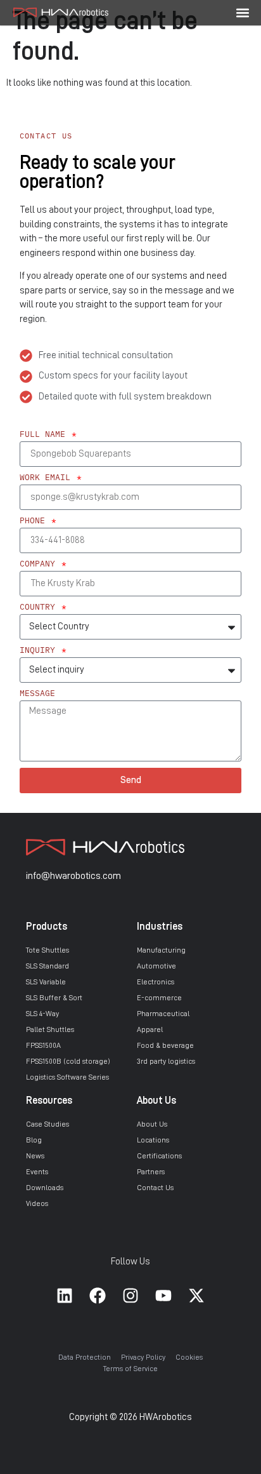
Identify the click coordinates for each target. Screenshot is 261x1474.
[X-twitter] (196, 1295)
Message (37, 694)
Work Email (47, 478)
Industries (159, 926)
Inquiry (40, 650)
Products (46, 926)
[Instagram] (130, 1295)
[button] (242, 12)
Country (40, 607)
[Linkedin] (64, 1295)
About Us (156, 1100)
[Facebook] (97, 1295)
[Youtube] (163, 1295)
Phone (35, 521)
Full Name (45, 434)
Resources (49, 1100)
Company (40, 564)
